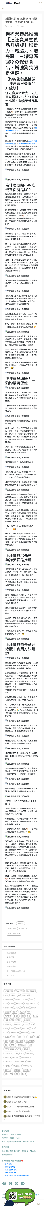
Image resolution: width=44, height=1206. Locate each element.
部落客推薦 (11, 961)
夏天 (12, 1028)
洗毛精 (33, 1007)
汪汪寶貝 (8, 1016)
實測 (6, 1045)
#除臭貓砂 (27, 1065)
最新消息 (10, 975)
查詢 (3, 1151)
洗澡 (28, 1016)
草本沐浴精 (19, 991)
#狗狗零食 (8, 1061)
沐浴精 (22, 1012)
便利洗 (25, 1024)
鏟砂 (17, 1074)
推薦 (18, 1028)
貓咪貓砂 (17, 1070)
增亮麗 (7, 1036)
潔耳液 (7, 1012)
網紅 (23, 928)
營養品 (20, 923)
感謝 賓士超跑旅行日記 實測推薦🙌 (21, 1097)
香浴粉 (17, 999)
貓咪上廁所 (9, 1074)
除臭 (28, 1012)
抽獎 (6, 1020)
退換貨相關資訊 (7, 1154)
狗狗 (6, 1028)
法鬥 (33, 1028)
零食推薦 (29, 1053)
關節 (19, 1036)
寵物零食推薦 (20, 1061)
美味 (22, 1053)
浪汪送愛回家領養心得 (16, 970)
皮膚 (17, 1007)
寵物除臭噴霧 (31, 991)
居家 (32, 999)
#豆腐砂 (7, 1065)
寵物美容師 (14, 1032)
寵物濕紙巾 (22, 1045)
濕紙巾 (14, 1012)
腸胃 (25, 1036)
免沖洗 (35, 1016)
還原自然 (25, 1028)
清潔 (23, 1016)
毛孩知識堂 (11, 952)
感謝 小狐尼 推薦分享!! (16, 1101)
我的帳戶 (17, 1151)
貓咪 (6, 995)
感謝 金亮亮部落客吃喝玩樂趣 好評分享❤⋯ (22, 1117)
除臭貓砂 (26, 1070)
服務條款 (32, 1151)
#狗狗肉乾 (8, 1053)
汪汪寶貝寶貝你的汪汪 (13, 1049)
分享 (30, 1045)
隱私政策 (25, 1151)
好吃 (16, 1053)
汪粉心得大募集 (11, 1169)
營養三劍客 (12, 928)
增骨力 (32, 1032)
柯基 (12, 1020)
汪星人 (7, 1057)
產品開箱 (27, 1020)
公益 (37, 1036)
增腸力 (18, 1020)
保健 (13, 1036)
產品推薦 (17, 1024)
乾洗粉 (25, 999)
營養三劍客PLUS (14, 933)
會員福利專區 (10, 1167)
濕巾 (32, 1024)
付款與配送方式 (11, 1172)
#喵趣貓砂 (17, 1065)
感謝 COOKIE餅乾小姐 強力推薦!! (20, 1106)
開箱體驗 (8, 1024)
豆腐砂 (12, 1045)
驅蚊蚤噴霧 (9, 999)
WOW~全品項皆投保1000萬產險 (17, 1175)
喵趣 (12, 1041)
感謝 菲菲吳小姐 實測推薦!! (18, 1111)
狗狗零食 (27, 1049)
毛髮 (31, 1036)
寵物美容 (24, 1032)
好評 (6, 1032)
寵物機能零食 (26, 1057)
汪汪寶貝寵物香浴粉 (26, 143)
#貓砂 (29, 1061)
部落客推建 (29, 1041)
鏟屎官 (23, 1074)
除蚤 (12, 1003)
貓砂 (6, 1041)
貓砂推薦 (19, 1041)
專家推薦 (10, 957)
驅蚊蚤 (16, 1016)
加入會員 (8, 1164)
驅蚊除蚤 (19, 1003)
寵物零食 (15, 1057)
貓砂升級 (8, 1070)
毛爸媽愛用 (11, 966)
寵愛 (27, 1007)
